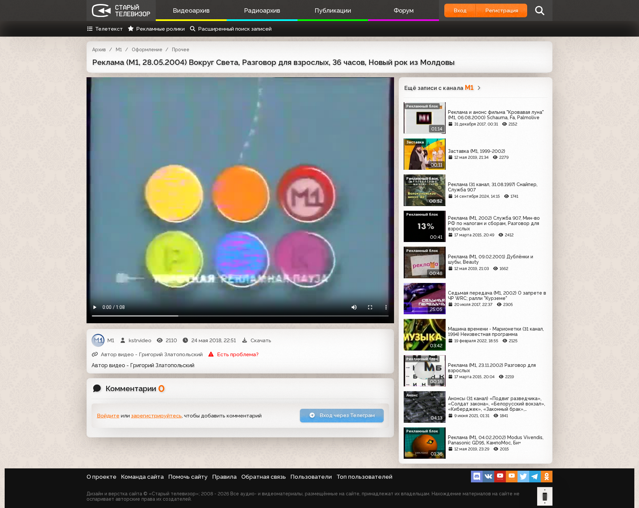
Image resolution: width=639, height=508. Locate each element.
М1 (119, 49)
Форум (404, 10)
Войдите (108, 415)
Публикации (333, 10)
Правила (224, 476)
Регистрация (501, 10)
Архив (99, 49)
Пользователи (311, 476)
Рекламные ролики (160, 29)
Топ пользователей (364, 476)
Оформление (147, 49)
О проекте (101, 476)
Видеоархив (191, 10)
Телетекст (109, 29)
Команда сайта (142, 476)
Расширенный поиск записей (235, 29)
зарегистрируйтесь (156, 415)
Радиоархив (262, 10)
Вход (460, 10)
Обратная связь (263, 476)
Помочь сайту (188, 476)
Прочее (180, 49)
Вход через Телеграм (346, 415)
